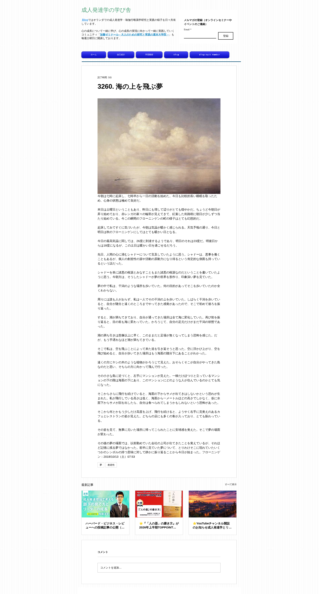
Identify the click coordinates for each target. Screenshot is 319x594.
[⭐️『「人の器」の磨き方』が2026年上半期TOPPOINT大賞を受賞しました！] (159, 504)
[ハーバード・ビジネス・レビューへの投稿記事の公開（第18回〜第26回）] (105, 504)
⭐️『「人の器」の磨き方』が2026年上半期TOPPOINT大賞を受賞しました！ (159, 525)
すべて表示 (231, 484)
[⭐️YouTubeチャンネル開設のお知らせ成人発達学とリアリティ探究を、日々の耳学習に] (212, 504)
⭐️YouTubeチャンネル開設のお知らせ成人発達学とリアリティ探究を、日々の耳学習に (212, 525)
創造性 (111, 465)
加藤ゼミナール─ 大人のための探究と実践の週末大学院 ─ (134, 34)
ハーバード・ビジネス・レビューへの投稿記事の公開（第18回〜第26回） (105, 525)
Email (187, 29)
